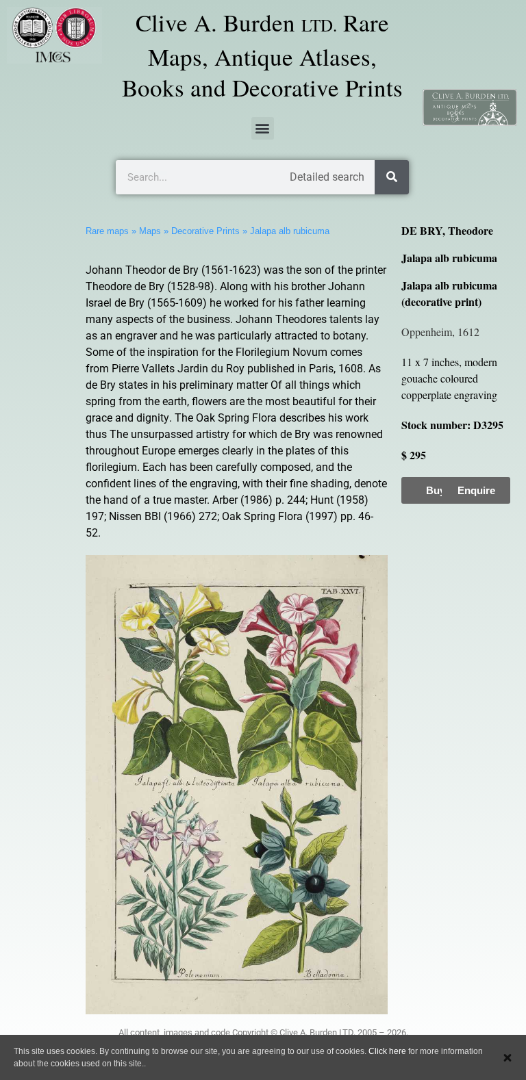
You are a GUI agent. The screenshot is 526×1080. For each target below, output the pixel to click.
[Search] (392, 177)
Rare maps (107, 231)
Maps (150, 231)
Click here (387, 1051)
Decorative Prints (205, 231)
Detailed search (327, 176)
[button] (262, 128)
